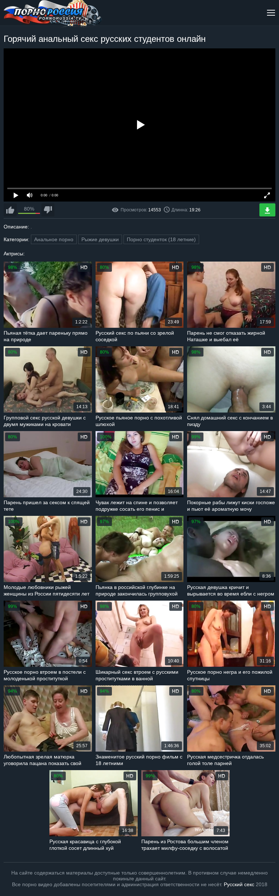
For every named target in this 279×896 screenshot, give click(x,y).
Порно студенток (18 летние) (161, 239)
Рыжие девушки (100, 239)
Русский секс (239, 884)
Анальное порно (53, 239)
